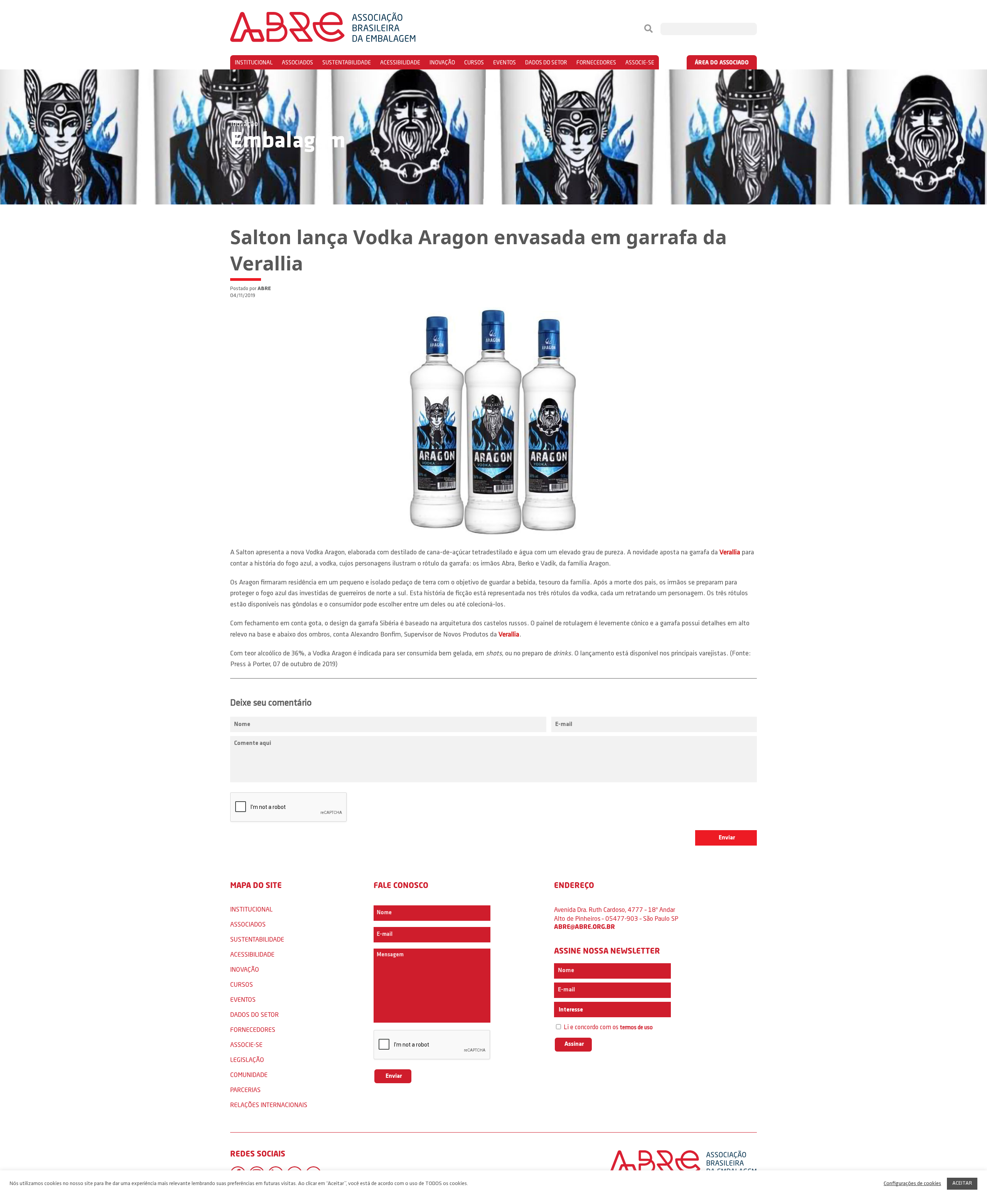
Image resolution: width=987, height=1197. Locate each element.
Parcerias (245, 1089)
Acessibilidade (400, 62)
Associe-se (639, 62)
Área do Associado (722, 62)
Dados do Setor (546, 62)
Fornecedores (596, 62)
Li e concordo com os (607, 1027)
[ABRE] (346, 29)
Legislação (247, 1059)
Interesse (570, 1010)
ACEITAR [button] (962, 1183)
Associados (297, 62)
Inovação (442, 62)
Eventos (504, 62)
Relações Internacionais (268, 1104)
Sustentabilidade (346, 62)
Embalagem (287, 141)
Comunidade (249, 1074)
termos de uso (636, 1028)
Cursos (474, 62)
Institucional (254, 62)
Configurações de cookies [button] (912, 1184)
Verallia (729, 552)
